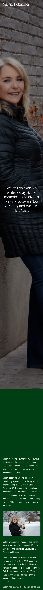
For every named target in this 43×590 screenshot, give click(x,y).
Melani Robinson (16, 4)
